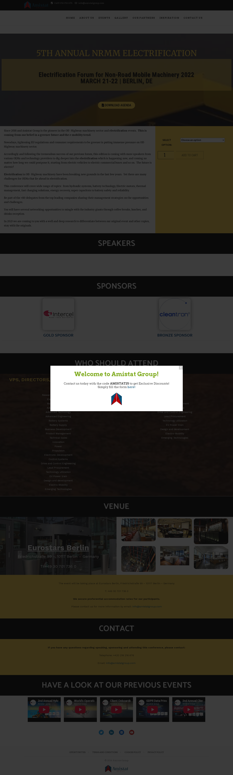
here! (131, 387)
